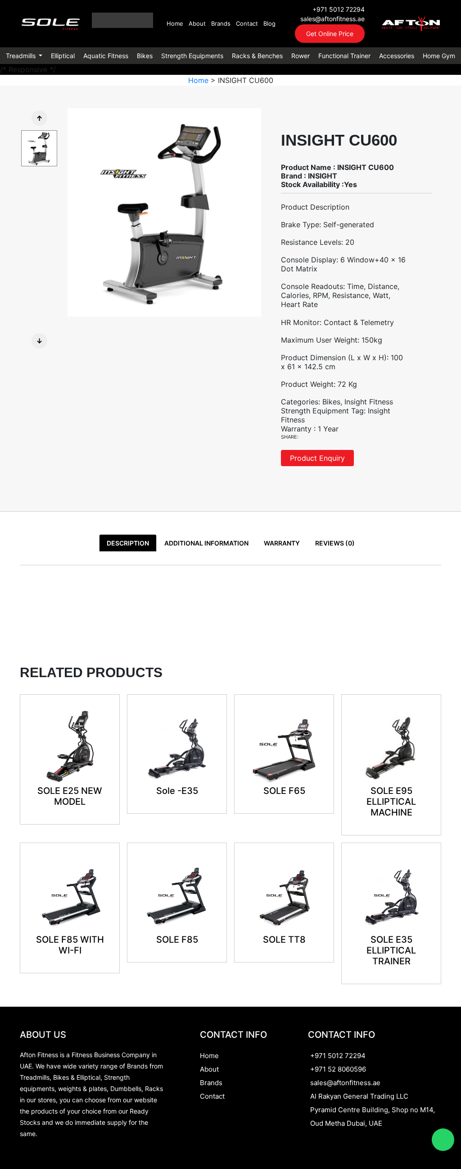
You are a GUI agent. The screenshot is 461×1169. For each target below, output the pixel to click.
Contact (247, 23)
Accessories (396, 56)
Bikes (145, 56)
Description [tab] (128, 543)
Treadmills (21, 56)
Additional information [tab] (206, 543)
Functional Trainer (344, 56)
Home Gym (439, 56)
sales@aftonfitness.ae (332, 19)
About (197, 23)
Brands (220, 23)
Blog (269, 23)
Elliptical (63, 56)
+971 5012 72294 (338, 9)
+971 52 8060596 (338, 1069)
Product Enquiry (317, 458)
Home (175, 23)
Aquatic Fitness (105, 56)
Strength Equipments (192, 56)
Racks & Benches (257, 56)
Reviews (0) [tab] (335, 543)
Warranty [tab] (282, 543)
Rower (300, 56)
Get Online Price (329, 33)
